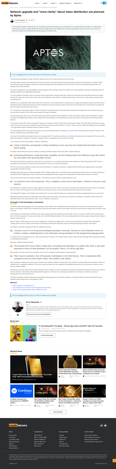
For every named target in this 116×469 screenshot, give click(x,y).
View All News (58, 412)
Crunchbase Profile (14, 439)
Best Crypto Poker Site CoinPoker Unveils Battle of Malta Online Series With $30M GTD (45, 401)
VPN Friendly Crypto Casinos (92, 437)
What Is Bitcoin (38, 435)
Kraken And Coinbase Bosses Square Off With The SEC (30, 289)
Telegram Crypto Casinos (91, 439)
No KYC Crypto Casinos (90, 435)
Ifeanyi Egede (15, 405)
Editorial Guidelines (14, 441)
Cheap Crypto (63, 437)
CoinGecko (70, 130)
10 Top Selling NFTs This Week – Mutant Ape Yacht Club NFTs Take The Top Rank (70, 326)
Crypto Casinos (65, 3)
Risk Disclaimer (13, 446)
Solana (41, 198)
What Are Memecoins (40, 441)
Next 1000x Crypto (64, 446)
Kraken (62, 221)
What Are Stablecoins (40, 439)
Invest (53, 3)
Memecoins (62, 439)
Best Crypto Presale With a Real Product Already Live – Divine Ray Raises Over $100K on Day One (70, 401)
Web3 (30, 252)
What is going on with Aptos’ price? (23, 285)
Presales (61, 435)
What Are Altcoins (38, 443)
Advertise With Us (14, 448)
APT (11, 110)
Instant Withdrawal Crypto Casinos (93, 441)
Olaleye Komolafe (18, 379)
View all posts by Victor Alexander (38, 314)
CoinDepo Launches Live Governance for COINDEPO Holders (19, 401)
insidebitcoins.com (103, 463)
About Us (77, 3)
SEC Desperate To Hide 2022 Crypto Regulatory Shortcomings (32, 287)
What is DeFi (37, 446)
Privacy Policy (12, 435)
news (16, 7)
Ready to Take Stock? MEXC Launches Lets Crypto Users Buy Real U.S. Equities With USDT (93, 401)
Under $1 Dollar (63, 443)
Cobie (12, 141)
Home (11, 7)
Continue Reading (47, 335)
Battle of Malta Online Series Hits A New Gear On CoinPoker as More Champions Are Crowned (94, 371)
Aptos (14, 90)
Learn (45, 3)
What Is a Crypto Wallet (40, 437)
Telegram (21, 74)
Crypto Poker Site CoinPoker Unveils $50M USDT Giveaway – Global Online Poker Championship (70, 371)
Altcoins (61, 441)
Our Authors (12, 437)
